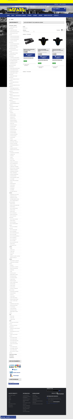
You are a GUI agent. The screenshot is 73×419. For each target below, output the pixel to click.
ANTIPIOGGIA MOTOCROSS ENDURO (13, 51)
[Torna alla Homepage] (9, 19)
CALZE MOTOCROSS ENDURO (14, 39)
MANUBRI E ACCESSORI (13, 148)
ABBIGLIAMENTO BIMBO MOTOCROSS (13, 77)
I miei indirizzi (34, 399)
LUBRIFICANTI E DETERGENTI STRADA (13, 263)
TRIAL (10, 314)
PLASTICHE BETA (12, 137)
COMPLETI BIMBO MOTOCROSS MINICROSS (14, 80)
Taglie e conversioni (26, 405)
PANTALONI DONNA (13, 280)
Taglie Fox (24, 404)
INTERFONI (11, 265)
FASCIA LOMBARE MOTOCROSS (14, 59)
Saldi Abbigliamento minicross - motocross (14, 332)
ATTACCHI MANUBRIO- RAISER (14, 177)
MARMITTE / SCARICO (13, 140)
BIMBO (11, 248)
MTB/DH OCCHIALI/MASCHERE (14, 205)
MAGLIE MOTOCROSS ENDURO (14, 31)
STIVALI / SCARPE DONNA (14, 282)
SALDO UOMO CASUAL (13, 349)
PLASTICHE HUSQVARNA (13, 134)
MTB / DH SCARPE (12, 240)
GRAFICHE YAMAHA (13, 115)
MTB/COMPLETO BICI (13, 245)
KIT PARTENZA (12, 188)
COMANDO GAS (12, 154)
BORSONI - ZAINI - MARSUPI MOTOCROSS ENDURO (13, 48)
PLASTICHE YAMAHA (13, 132)
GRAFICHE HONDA (13, 114)
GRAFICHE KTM (12, 117)
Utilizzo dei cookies (26, 411)
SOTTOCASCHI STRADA (13, 277)
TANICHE (11, 157)
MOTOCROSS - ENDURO (21, 15)
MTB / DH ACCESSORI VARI (14, 242)
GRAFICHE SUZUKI (13, 118)
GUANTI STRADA (12, 285)
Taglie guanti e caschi (26, 402)
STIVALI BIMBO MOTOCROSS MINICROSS (13, 83)
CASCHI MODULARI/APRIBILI (14, 291)
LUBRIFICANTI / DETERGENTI (14, 166)
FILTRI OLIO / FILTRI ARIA (13, 143)
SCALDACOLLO (11, 357)
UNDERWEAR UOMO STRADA (14, 303)
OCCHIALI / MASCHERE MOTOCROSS (13, 42)
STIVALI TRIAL (12, 317)
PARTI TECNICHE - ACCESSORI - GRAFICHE (14, 110)
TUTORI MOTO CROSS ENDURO (14, 57)
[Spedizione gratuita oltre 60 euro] (36, 1)
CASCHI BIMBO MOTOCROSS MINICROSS (13, 100)
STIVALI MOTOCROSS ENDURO (14, 37)
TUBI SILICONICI (12, 185)
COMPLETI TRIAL (12, 319)
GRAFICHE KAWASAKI (13, 120)
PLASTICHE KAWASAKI (13, 129)
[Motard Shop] (16, 10)
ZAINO (11, 271)
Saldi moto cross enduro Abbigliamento (13, 326)
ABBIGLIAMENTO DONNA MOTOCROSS (13, 74)
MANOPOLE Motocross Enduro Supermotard (14, 150)
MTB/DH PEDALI (12, 243)
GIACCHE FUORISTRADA (13, 45)
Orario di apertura (26, 408)
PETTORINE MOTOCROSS (13, 60)
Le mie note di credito (36, 398)
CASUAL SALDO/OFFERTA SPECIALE (13, 344)
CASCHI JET (12, 294)
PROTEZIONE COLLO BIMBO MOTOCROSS (13, 107)
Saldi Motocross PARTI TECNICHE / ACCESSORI (14, 329)
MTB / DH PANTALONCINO (14, 208)
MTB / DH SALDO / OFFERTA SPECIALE (13, 352)
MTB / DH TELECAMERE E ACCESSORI (13, 227)
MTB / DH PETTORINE (13, 234)
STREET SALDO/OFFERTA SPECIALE (13, 335)
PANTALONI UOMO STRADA (14, 299)
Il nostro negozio (13, 379)
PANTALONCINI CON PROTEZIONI (15, 68)
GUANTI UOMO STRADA (13, 297)
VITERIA (11, 146)
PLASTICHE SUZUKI (13, 131)
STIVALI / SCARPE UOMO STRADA (13, 301)
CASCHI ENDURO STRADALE (14, 71)
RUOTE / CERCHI (12, 160)
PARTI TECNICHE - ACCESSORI (14, 260)
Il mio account (36, 393)
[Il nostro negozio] (14, 382)
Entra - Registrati (63, 4)
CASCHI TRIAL (12, 316)
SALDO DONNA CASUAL (13, 346)
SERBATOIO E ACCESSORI (14, 169)
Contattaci (56, 4)
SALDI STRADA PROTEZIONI (14, 340)
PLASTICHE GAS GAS (13, 135)
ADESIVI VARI (12, 123)
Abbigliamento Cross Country (14, 194)
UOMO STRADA (12, 296)
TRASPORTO (12, 155)
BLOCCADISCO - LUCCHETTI (14, 266)
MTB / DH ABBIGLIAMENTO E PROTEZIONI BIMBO (13, 201)
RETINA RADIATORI (13, 183)
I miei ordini (34, 395)
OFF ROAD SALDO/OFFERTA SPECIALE (13, 323)
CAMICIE (11, 254)
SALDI (13, 15)
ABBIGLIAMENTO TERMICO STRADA (13, 312)
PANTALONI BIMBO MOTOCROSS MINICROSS (14, 96)
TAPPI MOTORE (12, 186)
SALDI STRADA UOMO (13, 342)
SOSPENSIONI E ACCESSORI (14, 171)
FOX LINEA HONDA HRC (13, 191)
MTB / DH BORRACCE (13, 237)
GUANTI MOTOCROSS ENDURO (14, 36)
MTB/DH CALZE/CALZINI (13, 214)
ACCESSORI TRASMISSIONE (14, 174)
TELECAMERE (12, 189)
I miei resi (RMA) (35, 396)
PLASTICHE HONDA (13, 126)
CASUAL (40, 15)
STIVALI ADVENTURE (13, 308)
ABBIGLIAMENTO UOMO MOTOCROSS (13, 28)
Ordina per (24, 30)
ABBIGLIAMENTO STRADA (14, 274)
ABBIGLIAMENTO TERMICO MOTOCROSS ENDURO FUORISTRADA (13, 54)
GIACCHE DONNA (12, 283)
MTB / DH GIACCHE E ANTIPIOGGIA (12, 217)
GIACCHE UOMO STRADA (13, 305)
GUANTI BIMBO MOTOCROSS (14, 88)
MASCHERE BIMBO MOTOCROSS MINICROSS (14, 90)
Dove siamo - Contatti (26, 407)
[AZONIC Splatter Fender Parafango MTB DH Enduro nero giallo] (43, 41)
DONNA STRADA (12, 279)
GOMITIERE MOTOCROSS (13, 62)
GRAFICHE (11, 112)
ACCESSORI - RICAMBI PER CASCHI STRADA (13, 289)
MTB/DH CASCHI (12, 203)
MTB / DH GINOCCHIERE (13, 229)
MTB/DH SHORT (12, 211)
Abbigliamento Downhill (13, 197)
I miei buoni (34, 402)
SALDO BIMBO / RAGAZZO (14, 348)
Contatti (56, 15)
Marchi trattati (48, 15)
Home (8, 15)
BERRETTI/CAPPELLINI (13, 257)
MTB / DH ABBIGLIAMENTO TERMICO (13, 224)
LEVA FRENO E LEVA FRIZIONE (14, 152)
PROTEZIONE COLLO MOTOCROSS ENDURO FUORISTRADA (12, 65)
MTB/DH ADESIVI (12, 220)
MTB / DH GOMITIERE (13, 231)
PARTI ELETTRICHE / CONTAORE (14, 168)
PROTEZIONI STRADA (13, 276)
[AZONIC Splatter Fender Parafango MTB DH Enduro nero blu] (58, 41)
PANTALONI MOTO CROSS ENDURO (13, 34)
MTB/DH (29, 15)
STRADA (35, 15)
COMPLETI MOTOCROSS (13, 30)
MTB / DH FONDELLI (13, 222)
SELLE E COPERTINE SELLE (14, 163)
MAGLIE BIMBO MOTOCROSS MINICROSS (14, 93)
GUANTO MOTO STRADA (13, 354)
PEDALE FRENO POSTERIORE (14, 180)
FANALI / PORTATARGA (13, 172)
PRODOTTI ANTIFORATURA (14, 268)
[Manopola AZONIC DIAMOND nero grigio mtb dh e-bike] (29, 41)
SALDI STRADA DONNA (13, 337)
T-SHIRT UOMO (12, 251)
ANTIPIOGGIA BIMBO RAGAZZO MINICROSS (14, 104)
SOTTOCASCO (10, 405)
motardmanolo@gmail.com (54, 403)
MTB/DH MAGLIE (12, 206)
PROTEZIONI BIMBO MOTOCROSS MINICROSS (14, 86)
